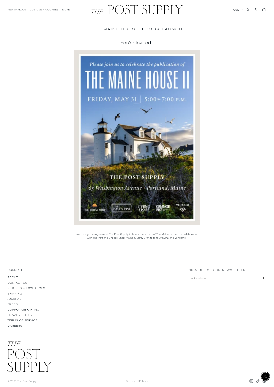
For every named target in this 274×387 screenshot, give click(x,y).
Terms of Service (22, 320)
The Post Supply (27, 381)
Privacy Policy (20, 315)
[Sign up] (263, 278)
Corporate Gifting (23, 309)
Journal (14, 298)
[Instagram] (251, 381)
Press (12, 304)
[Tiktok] (258, 381)
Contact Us (17, 282)
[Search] (248, 10)
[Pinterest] (264, 381)
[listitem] (66, 9)
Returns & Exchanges (26, 288)
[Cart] (264, 10)
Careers (14, 325)
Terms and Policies (137, 381)
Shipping (14, 293)
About (12, 277)
